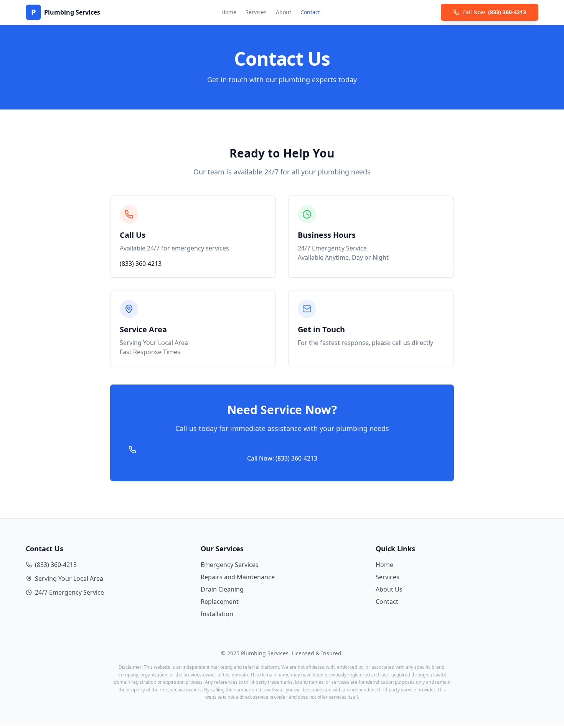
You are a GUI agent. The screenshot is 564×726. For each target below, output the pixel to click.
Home (228, 12)
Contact (310, 12)
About (283, 12)
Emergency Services (230, 564)
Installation (217, 614)
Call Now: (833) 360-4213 (282, 458)
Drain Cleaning (222, 589)
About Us (389, 589)
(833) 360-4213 (141, 263)
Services (256, 12)
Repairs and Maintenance (238, 577)
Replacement (220, 601)
